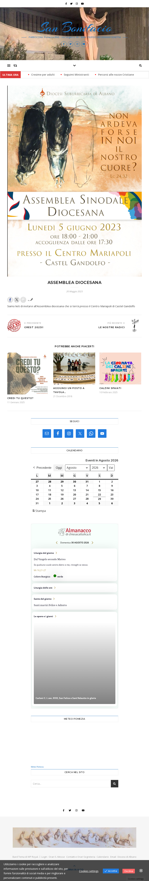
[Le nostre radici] (135, 325)
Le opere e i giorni (74, 659)
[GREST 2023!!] (14, 325)
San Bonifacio (74, 27)
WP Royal (33, 856)
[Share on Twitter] (17, 300)
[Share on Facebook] (10, 300)
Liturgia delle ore (74, 587)
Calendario (103, 856)
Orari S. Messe (57, 856)
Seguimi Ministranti (42, 74)
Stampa (39, 512)
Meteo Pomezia (37, 767)
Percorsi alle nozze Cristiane (82, 74)
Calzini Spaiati (110, 388)
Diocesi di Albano (127, 856)
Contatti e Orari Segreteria (80, 856)
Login (44, 856)
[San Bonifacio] (74, 837)
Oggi (59, 467)
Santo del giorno (74, 602)
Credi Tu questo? (20, 398)
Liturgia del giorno (74, 564)
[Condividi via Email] (23, 300)
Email (113, 856)
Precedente (44, 467)
